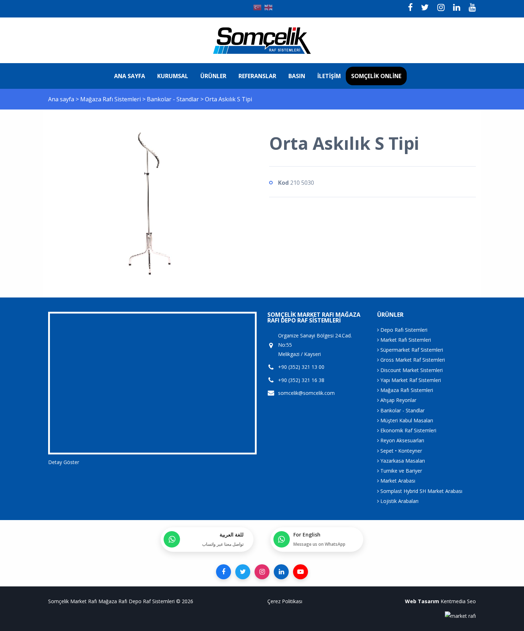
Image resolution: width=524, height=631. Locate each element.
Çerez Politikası (284, 601)
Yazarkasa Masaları (402, 460)
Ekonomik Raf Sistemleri (407, 430)
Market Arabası (397, 480)
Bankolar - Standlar (173, 99)
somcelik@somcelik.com (306, 393)
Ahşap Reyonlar (397, 400)
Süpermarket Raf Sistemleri (411, 349)
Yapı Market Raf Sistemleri (410, 380)
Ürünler (213, 76)
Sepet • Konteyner (400, 450)
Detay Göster (63, 462)
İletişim (329, 76)
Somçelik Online (376, 76)
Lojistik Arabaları (398, 501)
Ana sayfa (129, 76)
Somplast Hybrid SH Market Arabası (420, 491)
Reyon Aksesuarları (401, 440)
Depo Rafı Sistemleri (403, 329)
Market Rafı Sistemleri (405, 339)
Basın (296, 76)
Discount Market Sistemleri (411, 370)
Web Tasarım (422, 601)
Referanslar (257, 76)
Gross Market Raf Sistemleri (412, 359)
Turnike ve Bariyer (400, 470)
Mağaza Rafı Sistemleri (111, 99)
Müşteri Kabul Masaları (406, 420)
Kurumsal (172, 76)
